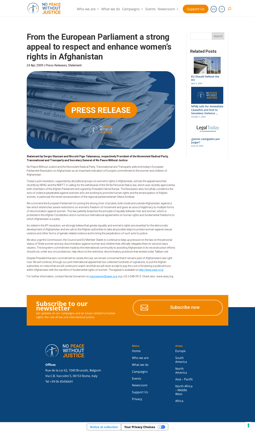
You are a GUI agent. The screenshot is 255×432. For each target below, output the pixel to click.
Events (150, 9)
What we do (110, 9)
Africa (179, 401)
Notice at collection (104, 427)
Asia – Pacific (184, 379)
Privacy (137, 399)
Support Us (195, 9)
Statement (75, 65)
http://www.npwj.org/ (151, 269)
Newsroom (166, 9)
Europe (180, 351)
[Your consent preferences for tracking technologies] (248, 425)
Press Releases (56, 65)
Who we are (86, 9)
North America (181, 371)
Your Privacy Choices (139, 427)
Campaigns (131, 9)
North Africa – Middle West (183, 390)
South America (181, 360)
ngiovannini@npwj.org (103, 276)
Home (136, 351)
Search (218, 36)
